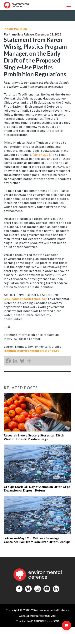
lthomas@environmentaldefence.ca (32, 350)
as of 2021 (42, 154)
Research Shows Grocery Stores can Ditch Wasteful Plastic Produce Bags (34, 437)
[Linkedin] (15, 360)
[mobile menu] (68, 5)
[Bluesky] (22, 360)
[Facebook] (8, 360)
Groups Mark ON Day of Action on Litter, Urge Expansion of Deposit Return (37, 488)
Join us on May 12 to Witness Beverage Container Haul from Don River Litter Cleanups (37, 539)
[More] (29, 360)
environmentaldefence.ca (25, 299)
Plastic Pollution (15, 28)
